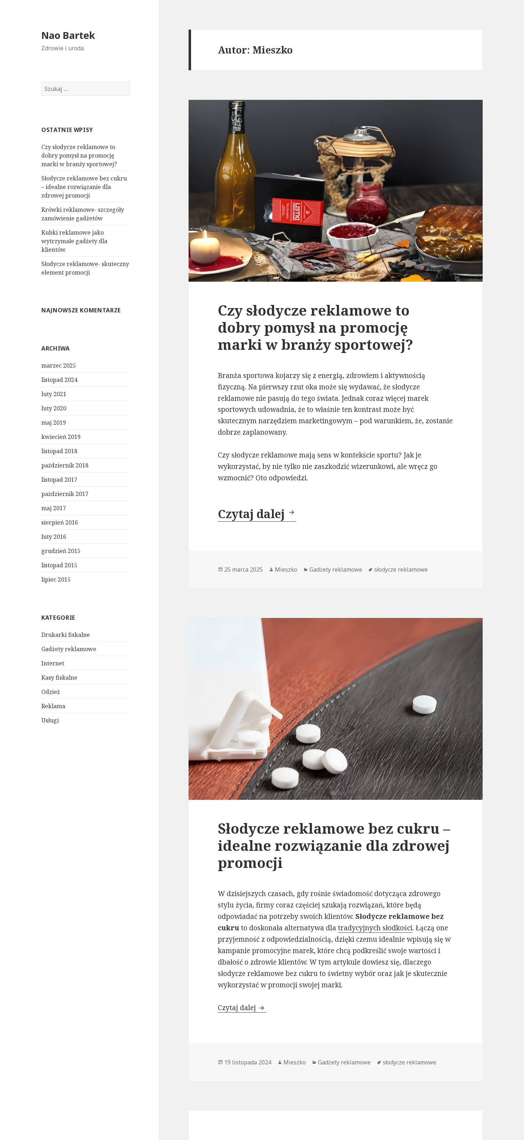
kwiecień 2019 (61, 437)
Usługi (50, 720)
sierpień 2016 (59, 522)
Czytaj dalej (257, 513)
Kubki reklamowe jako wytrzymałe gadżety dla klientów (74, 241)
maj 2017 (53, 508)
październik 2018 (64, 465)
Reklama (53, 706)
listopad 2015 (59, 565)
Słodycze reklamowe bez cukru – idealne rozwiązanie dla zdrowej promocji (84, 186)
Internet (52, 663)
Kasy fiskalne (59, 677)
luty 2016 (53, 537)
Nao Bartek (68, 35)
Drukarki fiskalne (65, 635)
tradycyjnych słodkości (375, 927)
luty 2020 (53, 408)
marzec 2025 (58, 365)
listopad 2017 (59, 480)
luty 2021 (53, 394)
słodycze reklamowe (401, 569)
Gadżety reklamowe (68, 649)
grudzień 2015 (61, 551)
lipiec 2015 (56, 579)
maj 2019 (53, 422)
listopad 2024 (59, 380)
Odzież (50, 692)
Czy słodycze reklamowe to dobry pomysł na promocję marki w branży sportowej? (79, 155)
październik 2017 (64, 494)
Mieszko (286, 569)
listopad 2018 (59, 451)
